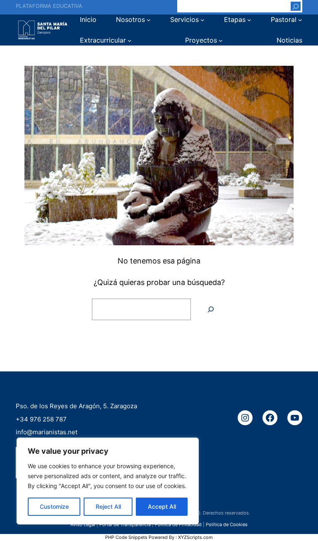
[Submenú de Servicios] (202, 20)
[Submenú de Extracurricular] (130, 40)
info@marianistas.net (46, 432)
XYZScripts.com (195, 537)
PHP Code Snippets (126, 537)
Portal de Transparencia (125, 524)
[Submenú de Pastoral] (300, 20)
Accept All (162, 506)
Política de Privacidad (178, 524)
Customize (54, 506)
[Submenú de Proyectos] (221, 40)
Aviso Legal (82, 524)
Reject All (108, 506)
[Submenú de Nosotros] (149, 20)
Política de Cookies (227, 524)
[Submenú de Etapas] (249, 20)
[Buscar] (296, 6)
